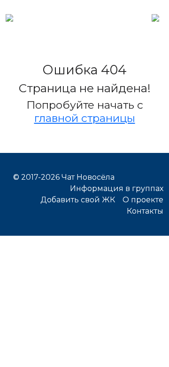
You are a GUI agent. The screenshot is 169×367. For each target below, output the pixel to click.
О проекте (143, 199)
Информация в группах (116, 188)
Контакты (145, 211)
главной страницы (84, 118)
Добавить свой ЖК (77, 199)
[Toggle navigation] (155, 17)
